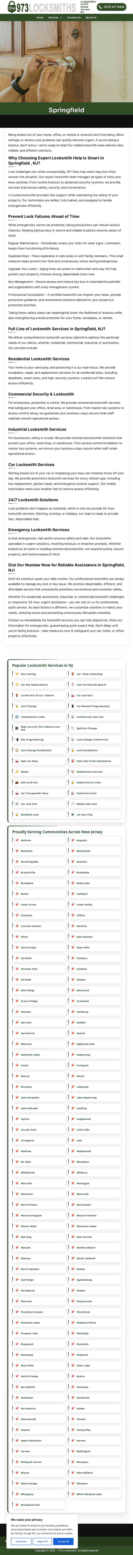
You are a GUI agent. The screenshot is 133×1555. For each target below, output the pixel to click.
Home (39, 17)
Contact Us (74, 17)
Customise (21, 1541)
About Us (91, 17)
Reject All (42, 1541)
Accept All (63, 1541)
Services (53, 17)
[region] (42, 1531)
